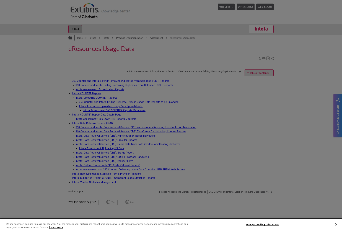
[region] (171, 225)
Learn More (56, 227)
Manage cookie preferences (262, 224)
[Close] (336, 224)
